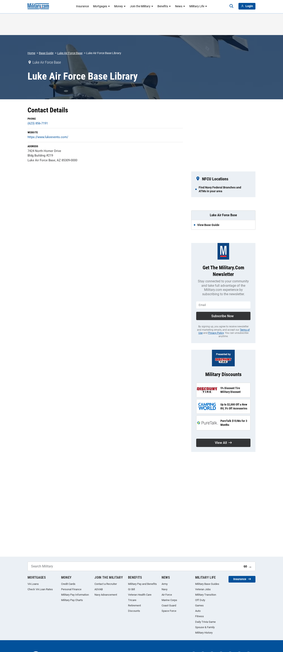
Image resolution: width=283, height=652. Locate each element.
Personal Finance (71, 589)
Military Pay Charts (72, 600)
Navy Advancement (105, 594)
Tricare (132, 600)
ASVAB (98, 589)
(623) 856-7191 (38, 123)
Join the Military (140, 6)
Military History (204, 632)
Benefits (162, 6)
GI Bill (131, 589)
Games (199, 605)
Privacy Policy (216, 332)
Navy (164, 589)
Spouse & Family (205, 627)
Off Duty (200, 600)
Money (118, 6)
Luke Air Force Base (69, 53)
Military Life (196, 6)
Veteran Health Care (139, 594)
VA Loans (33, 583)
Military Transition (205, 594)
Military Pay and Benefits (142, 583)
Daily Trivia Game (205, 621)
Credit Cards (68, 583)
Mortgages (100, 6)
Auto (198, 610)
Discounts (134, 610)
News (178, 6)
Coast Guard (169, 605)
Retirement (134, 605)
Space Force (169, 610)
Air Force (167, 594)
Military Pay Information (75, 594)
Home (31, 53)
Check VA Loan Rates (40, 589)
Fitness (199, 616)
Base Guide (46, 53)
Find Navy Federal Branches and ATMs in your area (220, 189)
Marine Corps (169, 600)
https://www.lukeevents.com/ (48, 137)
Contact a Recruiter (105, 583)
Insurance (82, 6)
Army (165, 583)
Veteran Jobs (203, 589)
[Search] (231, 6)
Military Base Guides (207, 583)
